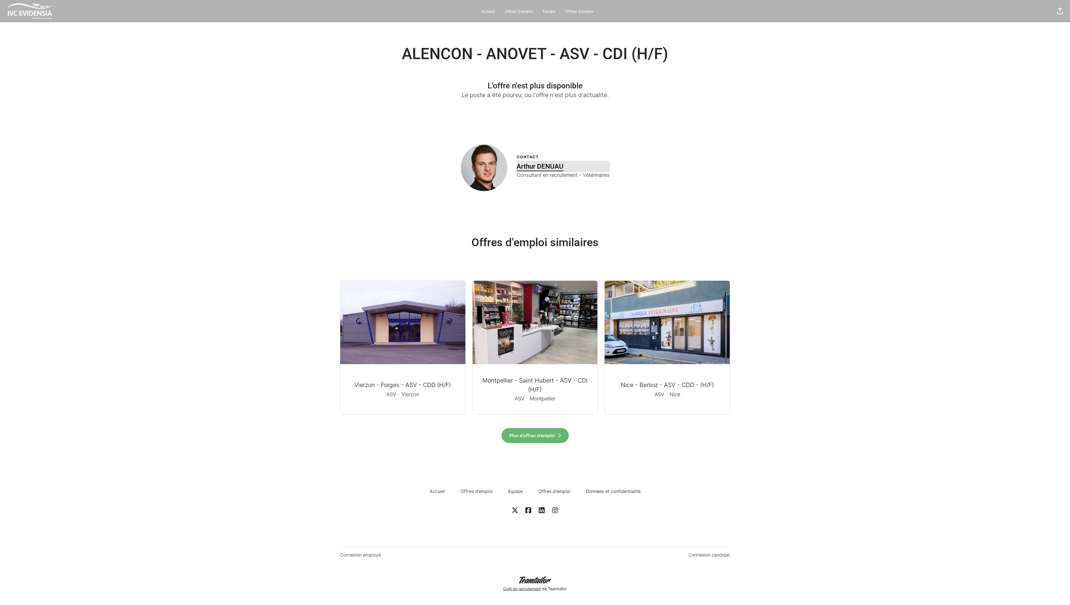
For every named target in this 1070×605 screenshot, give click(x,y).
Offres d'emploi (519, 11)
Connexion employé (360, 555)
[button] (1060, 11)
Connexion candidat (709, 555)
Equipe (549, 11)
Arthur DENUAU (540, 166)
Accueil (488, 11)
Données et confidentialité (613, 491)
